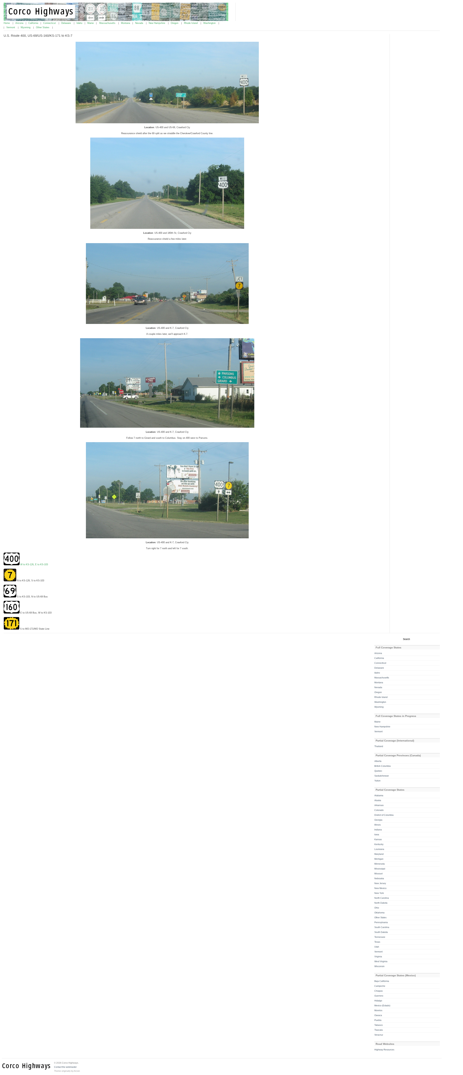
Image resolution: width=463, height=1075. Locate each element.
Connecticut (49, 23)
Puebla (377, 1020)
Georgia (378, 820)
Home (7, 23)
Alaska (377, 800)
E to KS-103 (41, 564)
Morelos (378, 1010)
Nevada (139, 23)
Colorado (379, 810)
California (33, 23)
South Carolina (381, 927)
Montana (126, 23)
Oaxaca (378, 1015)
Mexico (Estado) (382, 1005)
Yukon (377, 780)
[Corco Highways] (116, 20)
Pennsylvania (381, 922)
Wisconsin (379, 966)
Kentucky (378, 844)
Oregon (175, 23)
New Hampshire (157, 23)
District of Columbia (384, 815)
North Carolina (381, 898)
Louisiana (379, 849)
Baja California (381, 981)
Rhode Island (191, 23)
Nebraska (379, 878)
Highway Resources (384, 1049)
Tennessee (379, 937)
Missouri (378, 873)
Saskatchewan (381, 776)
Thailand (378, 746)
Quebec (378, 771)
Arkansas (379, 805)
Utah (376, 947)
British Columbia (382, 766)
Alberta (377, 761)
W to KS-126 (27, 564)
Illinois (377, 825)
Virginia (378, 956)
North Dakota (380, 903)
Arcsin (77, 1071)
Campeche (379, 986)
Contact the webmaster (65, 1067)
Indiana (378, 829)
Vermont (11, 27)
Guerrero (378, 996)
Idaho (80, 23)
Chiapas (378, 991)
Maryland (379, 854)
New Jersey (380, 883)
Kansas (378, 839)
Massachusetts (107, 23)
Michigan (378, 859)
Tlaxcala (378, 1030)
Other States (43, 27)
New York (379, 893)
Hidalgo (378, 1000)
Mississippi (379, 868)
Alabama (378, 795)
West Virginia (380, 961)
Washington (209, 23)
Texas (377, 942)
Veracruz (378, 1035)
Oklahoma (379, 912)
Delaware (66, 23)
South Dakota (381, 932)
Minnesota (379, 864)
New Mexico (380, 888)
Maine (90, 23)
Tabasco (378, 1025)
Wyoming (26, 27)
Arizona (19, 23)
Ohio (376, 908)
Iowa (376, 834)
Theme (57, 1071)
